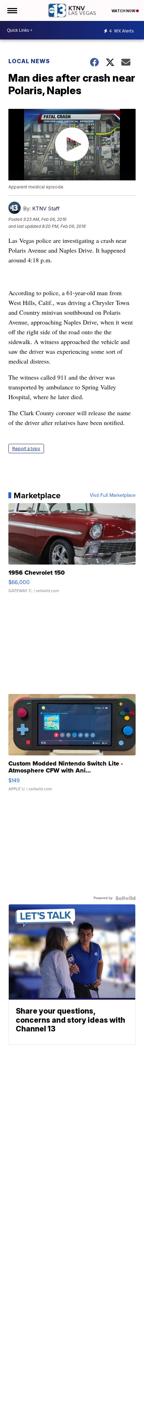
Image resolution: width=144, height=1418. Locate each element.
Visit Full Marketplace (113, 495)
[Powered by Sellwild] (125, 898)
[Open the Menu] (11, 10)
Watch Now (123, 11)
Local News (29, 61)
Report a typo (26, 448)
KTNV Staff (46, 208)
